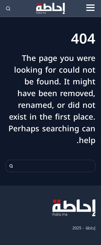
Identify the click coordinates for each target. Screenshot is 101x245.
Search (11, 166)
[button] (90, 8)
